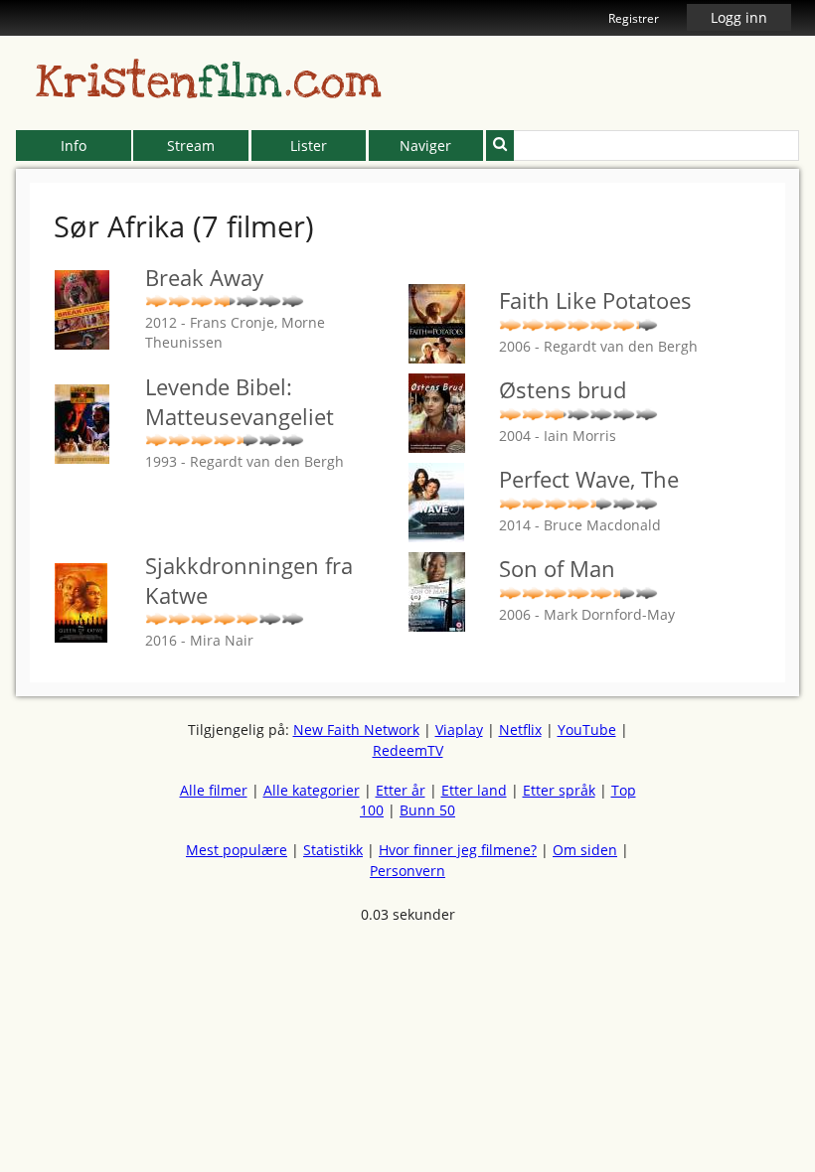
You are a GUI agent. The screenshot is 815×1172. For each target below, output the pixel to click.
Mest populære (236, 849)
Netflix (520, 729)
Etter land (474, 790)
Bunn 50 (427, 810)
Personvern (407, 870)
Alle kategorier (311, 790)
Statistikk (333, 849)
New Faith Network (356, 729)
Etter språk (559, 790)
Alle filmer (213, 790)
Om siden (585, 849)
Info (73, 145)
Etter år (400, 790)
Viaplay (459, 729)
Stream (191, 145)
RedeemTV (408, 750)
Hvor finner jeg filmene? (458, 849)
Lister (308, 145)
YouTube (587, 729)
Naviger (425, 145)
